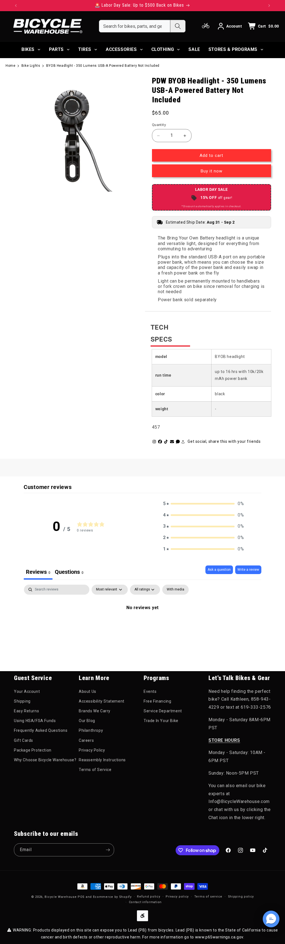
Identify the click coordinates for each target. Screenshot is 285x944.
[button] (203, 504)
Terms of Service (95, 769)
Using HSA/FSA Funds (35, 720)
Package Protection (32, 750)
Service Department (163, 711)
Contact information (145, 902)
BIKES (28, 49)
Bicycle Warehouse (61, 897)
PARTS (56, 49)
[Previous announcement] (16, 5)
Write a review (248, 570)
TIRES (84, 49)
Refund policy (148, 896)
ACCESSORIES (121, 49)
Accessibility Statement (101, 701)
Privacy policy (177, 896)
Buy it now (211, 171)
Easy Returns (26, 711)
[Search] (177, 26)
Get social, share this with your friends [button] (224, 441)
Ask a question (219, 570)
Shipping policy (241, 896)
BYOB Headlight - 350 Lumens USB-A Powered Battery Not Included (102, 66)
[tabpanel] (142, 626)
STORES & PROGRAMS (232, 49)
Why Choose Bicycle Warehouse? (45, 760)
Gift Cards (23, 740)
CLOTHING (162, 49)
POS (81, 897)
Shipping (22, 701)
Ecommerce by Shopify (112, 897)
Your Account (27, 691)
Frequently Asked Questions (41, 730)
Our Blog (87, 720)
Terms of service (208, 896)
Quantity (159, 125)
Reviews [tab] (38, 572)
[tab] (69, 572)
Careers (86, 740)
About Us (87, 691)
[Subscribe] (108, 849)
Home (10, 66)
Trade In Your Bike (161, 720)
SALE (194, 49)
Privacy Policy (92, 750)
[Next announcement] (269, 5)
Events (150, 691)
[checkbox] (175, 590)
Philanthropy (91, 730)
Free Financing (157, 701)
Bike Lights (30, 66)
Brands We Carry (94, 711)
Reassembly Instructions (102, 760)
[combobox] (134, 26)
